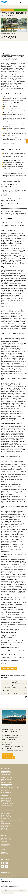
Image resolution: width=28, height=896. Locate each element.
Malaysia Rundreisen (6, 781)
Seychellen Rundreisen (6, 789)
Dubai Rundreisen (5, 776)
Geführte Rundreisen (6, 813)
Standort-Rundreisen (6, 820)
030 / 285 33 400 (22, 3)
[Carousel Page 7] (3, 29)
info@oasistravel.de (8, 758)
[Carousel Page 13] (17, 29)
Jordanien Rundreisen (6, 772)
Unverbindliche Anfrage (19, 10)
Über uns (3, 852)
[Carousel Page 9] (8, 29)
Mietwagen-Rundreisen (6, 817)
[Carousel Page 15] (22, 29)
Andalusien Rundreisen (6, 805)
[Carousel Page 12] (15, 29)
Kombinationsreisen (6, 823)
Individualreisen (5, 818)
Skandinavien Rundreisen (7, 803)
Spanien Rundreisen (6, 792)
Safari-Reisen (4, 826)
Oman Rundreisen (5, 771)
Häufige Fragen (4, 853)
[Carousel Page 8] (5, 29)
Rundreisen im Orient (6, 800)
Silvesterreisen (4, 830)
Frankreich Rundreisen (6, 782)
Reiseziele (9, 5)
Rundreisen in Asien (6, 798)
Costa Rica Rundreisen (6, 784)
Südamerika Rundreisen (6, 802)
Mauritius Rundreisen (6, 779)
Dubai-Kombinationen (6, 825)
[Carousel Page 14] (19, 29)
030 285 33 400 (7, 754)
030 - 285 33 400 (5, 844)
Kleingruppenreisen (5, 815)
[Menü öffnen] (25, 2)
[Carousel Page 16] (24, 29)
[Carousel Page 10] (10, 29)
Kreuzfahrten (4, 828)
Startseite (3, 5)
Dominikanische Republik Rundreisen (10, 787)
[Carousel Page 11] (12, 29)
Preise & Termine (5, 10)
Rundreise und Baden (16, 820)
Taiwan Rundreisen (5, 785)
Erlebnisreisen (4, 822)
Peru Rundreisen (5, 790)
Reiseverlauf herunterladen (9, 668)
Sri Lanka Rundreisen (6, 774)
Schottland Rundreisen (6, 777)
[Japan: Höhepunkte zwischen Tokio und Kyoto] (14, 25)
